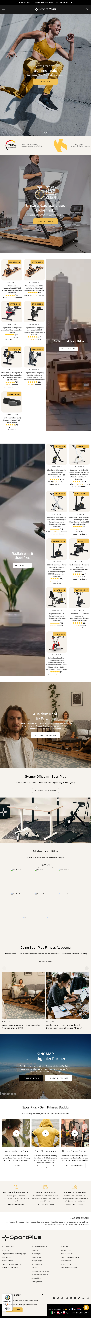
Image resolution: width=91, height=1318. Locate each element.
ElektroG (35, 1267)
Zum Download (31, 1078)
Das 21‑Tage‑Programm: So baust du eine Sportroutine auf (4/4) (21, 1027)
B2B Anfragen (66, 1264)
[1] (69, 821)
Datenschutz (6, 1257)
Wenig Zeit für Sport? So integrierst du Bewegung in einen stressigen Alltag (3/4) (65, 1027)
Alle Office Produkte (45, 790)
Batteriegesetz (37, 1264)
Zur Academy (45, 961)
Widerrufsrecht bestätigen (11, 1264)
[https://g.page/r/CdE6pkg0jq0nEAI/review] (79, 1298)
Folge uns (46, 865)
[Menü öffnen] (5, 9)
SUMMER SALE (25, 2)
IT (54, 1313)
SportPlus (53, 1309)
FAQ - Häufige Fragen (45, 1204)
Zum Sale (45, 81)
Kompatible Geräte (58, 1078)
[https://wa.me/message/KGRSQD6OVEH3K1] (83, 1298)
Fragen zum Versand (74, 1204)
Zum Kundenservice (16, 1204)
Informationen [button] (39, 1246)
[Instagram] (67, 1298)
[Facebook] (54, 1298)
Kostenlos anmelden (45, 735)
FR (74, 1309)
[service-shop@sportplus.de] (88, 1298)
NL (81, 1309)
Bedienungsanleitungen (40, 1274)
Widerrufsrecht (7, 1260)
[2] (36, 807)
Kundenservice (37, 1257)
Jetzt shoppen (14, 1310)
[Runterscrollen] (45, 132)
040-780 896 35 (67, 1253)
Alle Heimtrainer (22, 565)
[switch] (7, 1308)
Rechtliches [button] (8, 1246)
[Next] (87, 968)
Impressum (6, 1250)
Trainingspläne (37, 1281)
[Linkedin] (71, 1298)
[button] (11, 295)
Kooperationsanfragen (69, 1267)
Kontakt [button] (65, 1246)
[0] (26, 833)
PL (66, 1313)
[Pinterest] (62, 1298)
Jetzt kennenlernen (74, 1165)
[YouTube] (75, 1298)
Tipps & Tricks (45, 1168)
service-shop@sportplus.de (70, 1257)
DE (68, 1309)
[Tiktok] (58, 1298)
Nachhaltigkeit (36, 1253)
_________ (34, 1285)
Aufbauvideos (36, 1278)
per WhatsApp (66, 1260)
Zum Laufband (45, 221)
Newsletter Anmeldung (10, 1267)
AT (60, 1313)
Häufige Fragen (37, 1260)
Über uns (16, 1165)
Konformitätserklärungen (40, 1271)
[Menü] (11, 1295)
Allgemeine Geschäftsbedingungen (14, 1253)
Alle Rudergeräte (68, 349)
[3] (58, 800)
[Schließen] (43, 1293)
